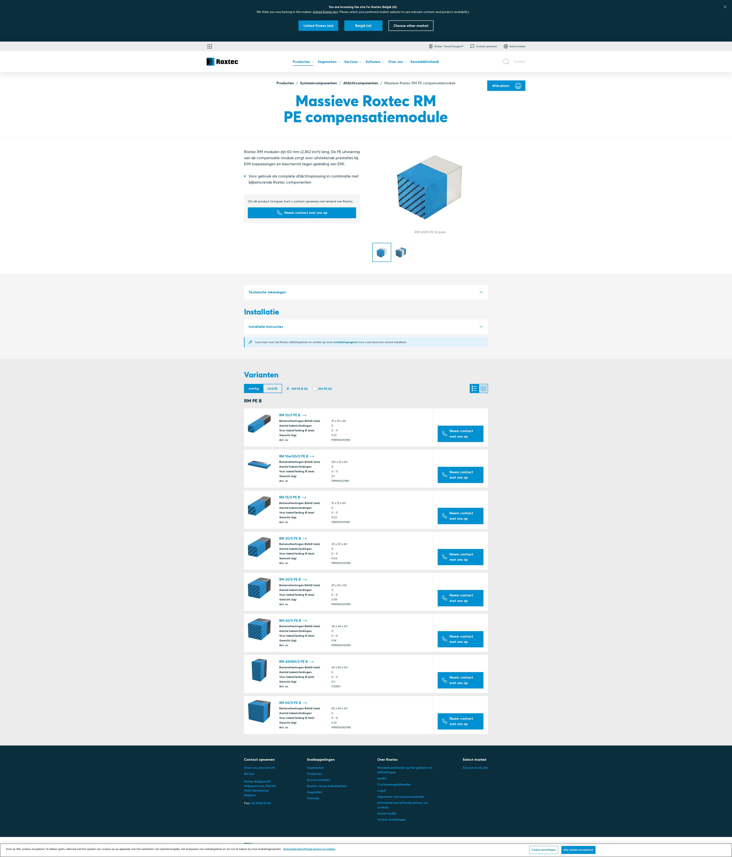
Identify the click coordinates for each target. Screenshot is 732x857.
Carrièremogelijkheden (394, 784)
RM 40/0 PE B (290, 621)
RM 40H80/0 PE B (293, 662)
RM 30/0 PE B (290, 579)
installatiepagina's (345, 342)
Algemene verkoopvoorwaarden (400, 796)
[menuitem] (303, 62)
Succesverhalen (318, 780)
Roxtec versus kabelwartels (327, 786)
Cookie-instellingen (391, 819)
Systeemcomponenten (318, 83)
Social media (386, 813)
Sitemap (313, 798)
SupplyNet (314, 792)
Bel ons (249, 774)
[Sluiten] (725, 7)
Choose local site (475, 768)
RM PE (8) (325, 389)
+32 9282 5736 (260, 803)
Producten (285, 83)
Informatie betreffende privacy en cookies (309, 849)
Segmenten (315, 768)
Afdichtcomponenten (360, 83)
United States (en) (325, 12)
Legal (381, 790)
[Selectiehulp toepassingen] (210, 46)
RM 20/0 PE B (290, 538)
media (381, 778)
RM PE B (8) (300, 389)
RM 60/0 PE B (290, 703)
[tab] (366, 292)
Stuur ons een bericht (259, 768)
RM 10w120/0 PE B (293, 456)
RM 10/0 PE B (289, 415)
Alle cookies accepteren (578, 849)
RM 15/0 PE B (289, 497)
